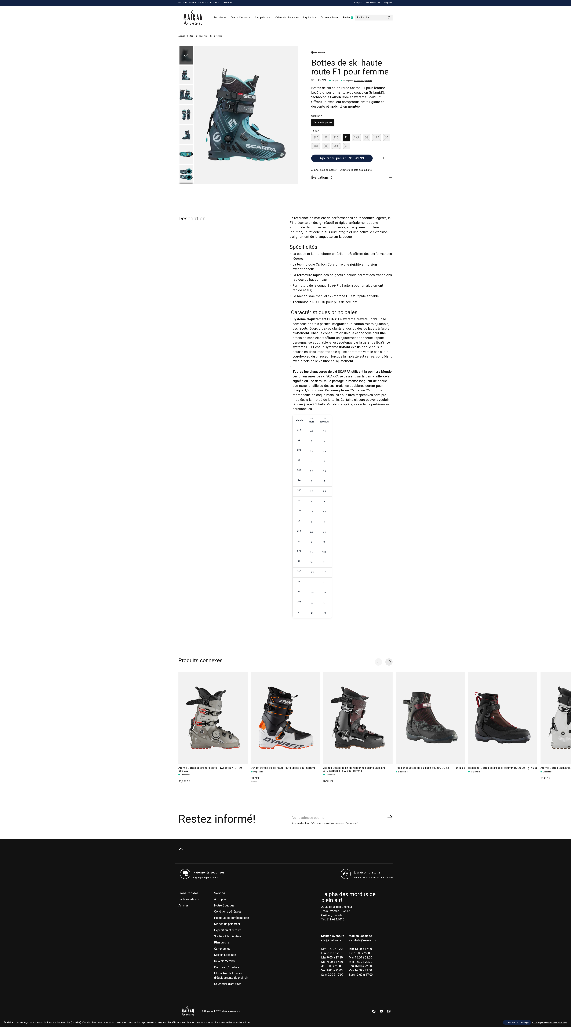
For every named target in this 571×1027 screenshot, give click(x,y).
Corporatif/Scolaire (226, 967)
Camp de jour (223, 949)
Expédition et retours (227, 930)
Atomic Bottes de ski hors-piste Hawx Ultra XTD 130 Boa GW (210, 769)
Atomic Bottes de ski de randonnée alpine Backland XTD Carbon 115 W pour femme (354, 769)
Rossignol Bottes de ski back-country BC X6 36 (496, 768)
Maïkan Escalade (225, 955)
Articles (183, 905)
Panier (349, 18)
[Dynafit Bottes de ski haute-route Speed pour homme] (285, 718)
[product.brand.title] (352, 52)
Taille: (315, 131)
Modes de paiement (227, 924)
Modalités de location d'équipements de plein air (231, 975)
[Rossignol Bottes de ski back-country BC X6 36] (502, 718)
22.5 (336, 137)
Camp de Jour (263, 17)
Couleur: (316, 116)
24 (366, 137)
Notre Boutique (224, 905)
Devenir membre (225, 961)
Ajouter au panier (342, 158)
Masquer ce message (517, 1022)
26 (326, 146)
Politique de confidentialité (231, 918)
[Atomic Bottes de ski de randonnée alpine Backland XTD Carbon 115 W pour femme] (358, 718)
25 (386, 137)
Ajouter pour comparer (324, 170)
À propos (220, 899)
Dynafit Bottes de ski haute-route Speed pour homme (283, 768)
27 (346, 146)
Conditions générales (227, 911)
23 (346, 137)
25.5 (316, 146)
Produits (218, 17)
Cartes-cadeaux (329, 17)
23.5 (356, 137)
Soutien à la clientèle (227, 936)
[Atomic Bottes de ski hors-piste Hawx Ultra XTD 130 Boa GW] (213, 718)
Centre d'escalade (240, 17)
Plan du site (221, 942)
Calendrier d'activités (287, 17)
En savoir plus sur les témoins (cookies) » (549, 1022)
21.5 (316, 137)
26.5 (336, 146)
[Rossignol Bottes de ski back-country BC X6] (430, 718)
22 (326, 137)
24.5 (376, 137)
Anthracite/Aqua (323, 122)
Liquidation (309, 17)
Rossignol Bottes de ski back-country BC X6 (422, 768)
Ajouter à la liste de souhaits (356, 170)
